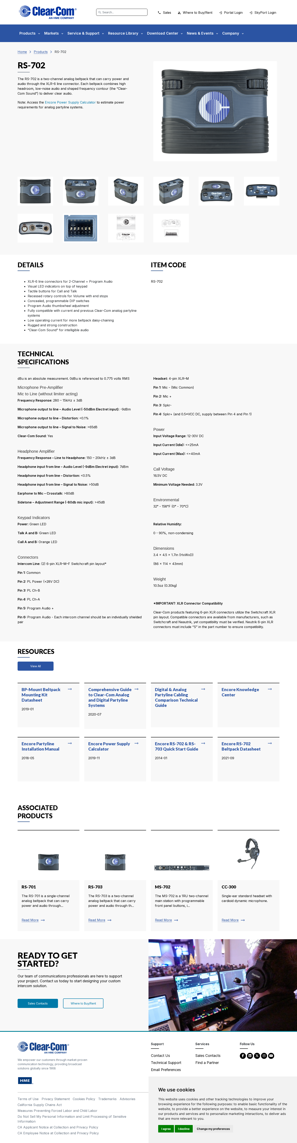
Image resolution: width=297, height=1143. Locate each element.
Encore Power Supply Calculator (71, 102)
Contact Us (160, 1055)
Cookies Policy (84, 1099)
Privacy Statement (56, 1099)
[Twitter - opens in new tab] (257, 1055)
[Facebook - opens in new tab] (243, 1055)
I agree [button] (166, 1128)
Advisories (127, 1099)
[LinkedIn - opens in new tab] (250, 1055)
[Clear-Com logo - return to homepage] (48, 12)
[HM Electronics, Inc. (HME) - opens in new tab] (26, 1080)
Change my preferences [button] (213, 1128)
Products (41, 52)
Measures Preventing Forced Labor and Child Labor (57, 1111)
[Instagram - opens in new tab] (264, 1055)
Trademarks (107, 1099)
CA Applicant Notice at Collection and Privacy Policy (58, 1127)
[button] (35, 191)
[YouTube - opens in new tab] (271, 1055)
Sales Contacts (38, 1003)
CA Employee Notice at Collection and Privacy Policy (58, 1133)
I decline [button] (184, 1128)
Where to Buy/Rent (83, 1003)
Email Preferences (166, 1070)
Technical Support (166, 1063)
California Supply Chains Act (40, 1105)
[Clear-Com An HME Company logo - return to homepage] (43, 1047)
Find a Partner (207, 1063)
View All (35, 666)
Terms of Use (28, 1099)
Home (22, 52)
